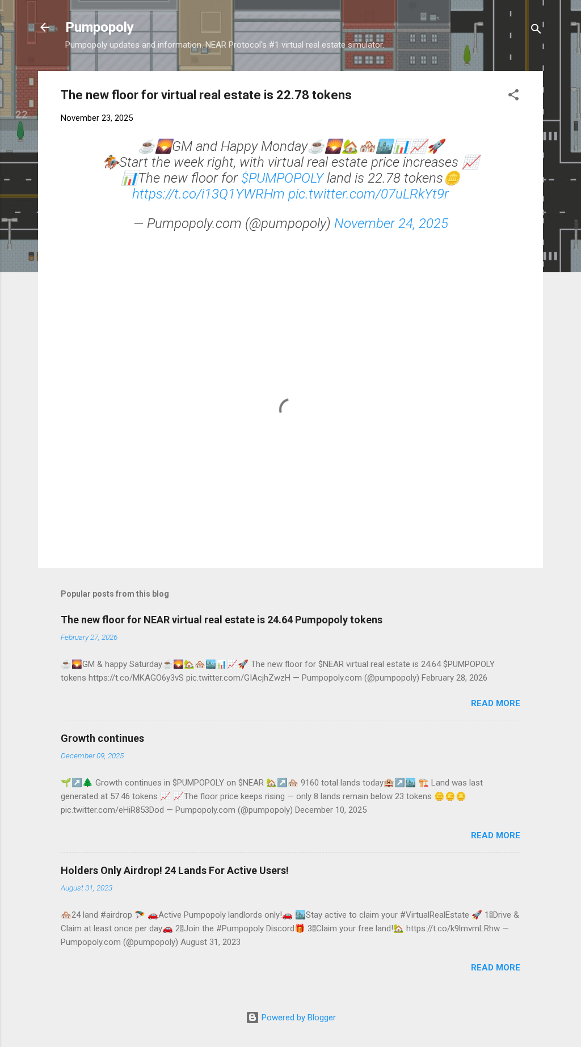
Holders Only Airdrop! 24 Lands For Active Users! (175, 870)
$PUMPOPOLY (282, 178)
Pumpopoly (99, 27)
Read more (495, 703)
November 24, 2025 (391, 223)
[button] (513, 96)
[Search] (536, 31)
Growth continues (102, 738)
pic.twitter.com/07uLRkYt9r (368, 194)
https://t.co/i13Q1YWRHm (208, 194)
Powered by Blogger (297, 1017)
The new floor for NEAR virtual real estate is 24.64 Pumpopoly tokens (221, 620)
